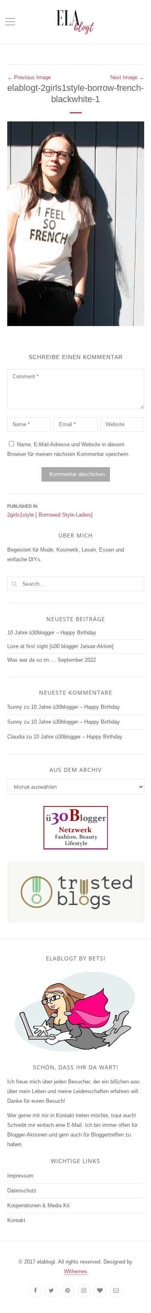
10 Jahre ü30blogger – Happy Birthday (51, 633)
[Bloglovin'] (99, 1290)
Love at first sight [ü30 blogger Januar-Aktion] (60, 646)
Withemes (75, 1271)
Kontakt (16, 1220)
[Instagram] (83, 1290)
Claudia (16, 737)
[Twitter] (51, 1290)
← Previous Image (29, 77)
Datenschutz (22, 1191)
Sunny (14, 707)
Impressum (20, 1176)
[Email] (116, 1290)
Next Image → (127, 77)
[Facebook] (35, 1290)
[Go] (14, 583)
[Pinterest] (67, 1290)
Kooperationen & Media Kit (38, 1205)
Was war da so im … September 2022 (51, 660)
